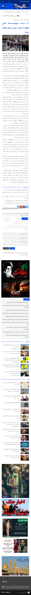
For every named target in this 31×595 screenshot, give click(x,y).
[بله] (6, 581)
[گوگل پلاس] (21, 207)
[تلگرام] (27, 207)
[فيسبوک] (24, 207)
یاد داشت (27, 342)
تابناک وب (20, 592)
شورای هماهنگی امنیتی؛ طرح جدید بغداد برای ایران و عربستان (17, 336)
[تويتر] (18, 207)
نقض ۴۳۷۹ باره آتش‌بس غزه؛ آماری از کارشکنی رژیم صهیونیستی (17, 328)
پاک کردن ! (6, 248)
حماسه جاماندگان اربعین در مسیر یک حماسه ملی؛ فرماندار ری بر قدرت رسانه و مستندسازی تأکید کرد (11, 424)
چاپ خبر (14, 16)
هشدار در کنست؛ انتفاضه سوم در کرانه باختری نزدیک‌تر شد (16, 203)
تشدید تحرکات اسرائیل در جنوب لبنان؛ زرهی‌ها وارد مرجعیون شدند (15, 323)
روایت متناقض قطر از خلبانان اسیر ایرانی (12, 402)
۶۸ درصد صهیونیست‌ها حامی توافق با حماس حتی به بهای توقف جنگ (15, 28)
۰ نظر (20, 16)
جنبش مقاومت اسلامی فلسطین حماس (13, 213)
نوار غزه (19, 69)
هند (15, 102)
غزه (6, 71)
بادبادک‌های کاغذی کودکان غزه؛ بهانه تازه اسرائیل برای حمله (16, 190)
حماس (12, 66)
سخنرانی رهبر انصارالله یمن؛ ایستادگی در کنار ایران (17, 302)
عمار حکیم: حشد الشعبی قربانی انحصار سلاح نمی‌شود (16, 310)
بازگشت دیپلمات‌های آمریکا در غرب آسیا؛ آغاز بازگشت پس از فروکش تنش (15, 306)
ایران (28, 379)
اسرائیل (10, 142)
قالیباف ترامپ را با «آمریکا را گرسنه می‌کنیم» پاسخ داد (16, 316)
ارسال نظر (12, 248)
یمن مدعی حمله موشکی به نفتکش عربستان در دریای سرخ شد (15, 313)
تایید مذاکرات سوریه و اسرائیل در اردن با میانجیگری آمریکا (16, 201)
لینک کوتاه (21, 208)
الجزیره (22, 76)
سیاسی (26, 14)
